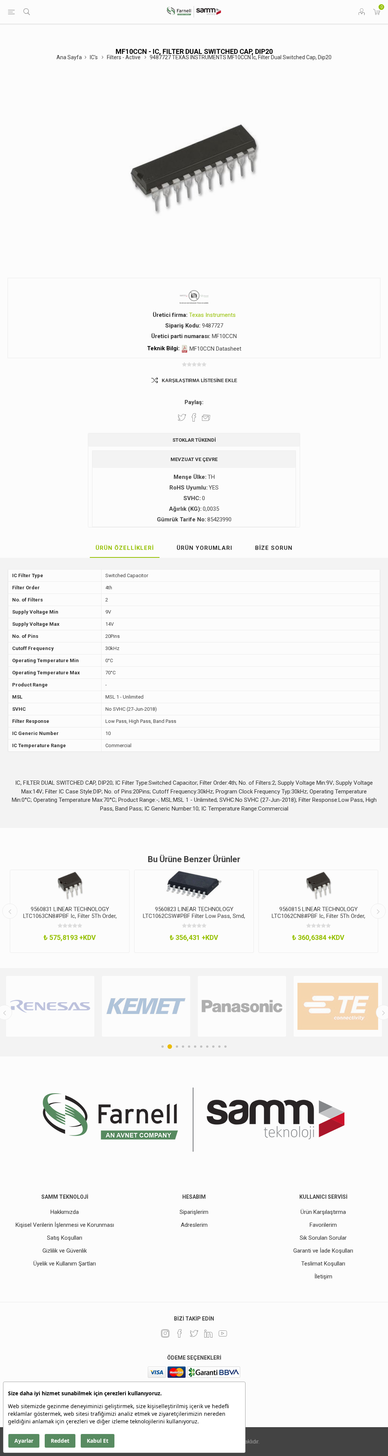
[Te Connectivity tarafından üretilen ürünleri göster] (252, 1006)
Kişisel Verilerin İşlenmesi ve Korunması (65, 1224)
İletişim (323, 1276)
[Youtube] (223, 1333)
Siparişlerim (194, 1212)
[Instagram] (165, 1333)
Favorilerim (323, 1224)
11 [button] (225, 1046)
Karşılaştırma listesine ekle (199, 380)
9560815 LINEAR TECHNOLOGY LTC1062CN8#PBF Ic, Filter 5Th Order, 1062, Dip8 (318, 916)
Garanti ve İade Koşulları (323, 1250)
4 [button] (183, 1046)
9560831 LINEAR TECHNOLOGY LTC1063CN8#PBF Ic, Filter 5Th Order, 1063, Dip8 (70, 916)
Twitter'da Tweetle (182, 417)
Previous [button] (9, 911)
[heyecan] (194, 1333)
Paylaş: (194, 402)
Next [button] (378, 911)
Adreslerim (194, 1224)
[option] (70, 911)
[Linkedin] (208, 1333)
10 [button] (219, 1046)
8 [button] (207, 1046)
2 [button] (168, 1046)
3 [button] (176, 1046)
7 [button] (201, 1046)
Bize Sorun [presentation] (274, 548)
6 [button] (195, 1046)
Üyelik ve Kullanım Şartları (64, 1263)
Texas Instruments (212, 315)
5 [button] (189, 1046)
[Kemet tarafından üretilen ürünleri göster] (60, 1006)
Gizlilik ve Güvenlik (64, 1250)
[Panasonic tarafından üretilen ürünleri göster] (156, 1006)
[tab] (125, 548)
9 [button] (213, 1046)
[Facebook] (180, 1333)
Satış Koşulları (64, 1237)
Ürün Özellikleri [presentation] (124, 548)
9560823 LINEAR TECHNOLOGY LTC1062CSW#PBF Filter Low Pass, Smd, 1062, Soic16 (194, 916)
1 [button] (162, 1046)
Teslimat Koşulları (323, 1263)
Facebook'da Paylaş (194, 417)
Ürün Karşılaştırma (323, 1212)
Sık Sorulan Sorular (323, 1237)
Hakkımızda (64, 1212)
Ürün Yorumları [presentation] (204, 548)
